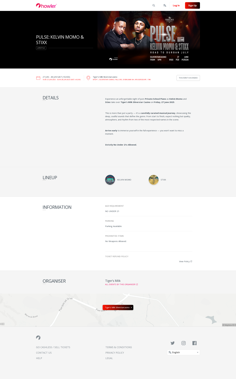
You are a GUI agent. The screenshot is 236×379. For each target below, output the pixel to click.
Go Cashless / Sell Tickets (53, 347)
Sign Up (192, 5)
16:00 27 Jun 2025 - (62, 79)
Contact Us (44, 352)
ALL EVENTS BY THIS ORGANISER (120, 284)
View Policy (184, 261)
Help (39, 358)
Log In (176, 5)
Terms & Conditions (118, 347)
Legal (109, 358)
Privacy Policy (114, 352)
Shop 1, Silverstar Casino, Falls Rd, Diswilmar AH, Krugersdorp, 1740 (122, 79)
